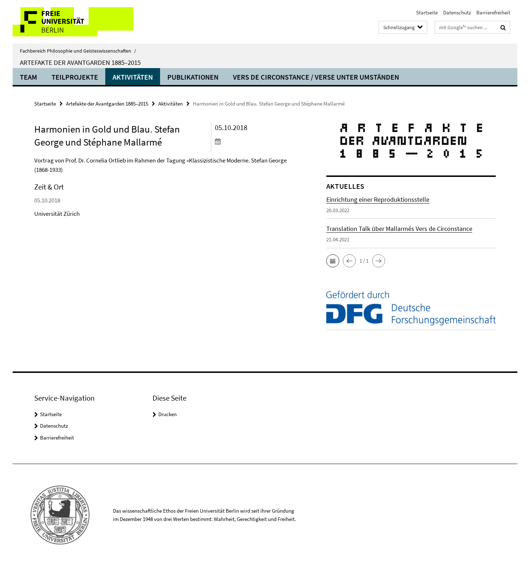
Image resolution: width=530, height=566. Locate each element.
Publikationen (192, 76)
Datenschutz (457, 12)
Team (28, 76)
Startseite (427, 12)
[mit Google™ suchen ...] (503, 27)
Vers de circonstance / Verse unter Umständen (316, 76)
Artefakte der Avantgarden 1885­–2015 (80, 62)
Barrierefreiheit (493, 12)
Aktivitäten (132, 76)
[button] (332, 261)
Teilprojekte (75, 76)
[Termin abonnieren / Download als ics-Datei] (257, 141)
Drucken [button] (167, 414)
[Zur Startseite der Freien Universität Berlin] (73, 21)
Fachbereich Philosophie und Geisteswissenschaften (78, 50)
